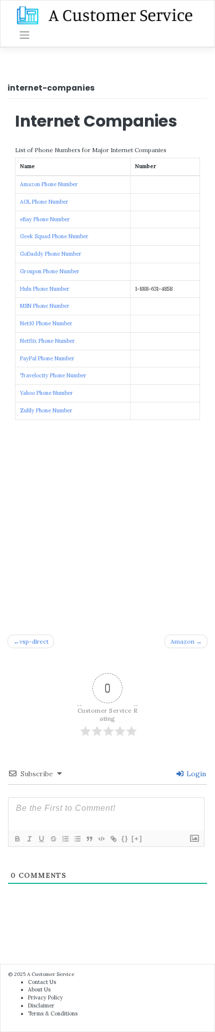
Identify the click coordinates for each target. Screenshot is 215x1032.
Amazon (182, 641)
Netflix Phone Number (47, 340)
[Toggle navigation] (24, 35)
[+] (137, 838)
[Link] (113, 839)
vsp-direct (34, 641)
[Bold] (17, 839)
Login (195, 773)
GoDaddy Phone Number (51, 253)
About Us (39, 989)
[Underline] (41, 839)
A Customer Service (50, 974)
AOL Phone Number (44, 201)
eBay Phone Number (45, 219)
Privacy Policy (45, 997)
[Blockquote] (89, 839)
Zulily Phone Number (46, 410)
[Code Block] (101, 839)
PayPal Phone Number (47, 358)
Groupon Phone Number (50, 271)
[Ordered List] (65, 839)
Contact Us (42, 981)
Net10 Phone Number (46, 323)
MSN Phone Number (45, 305)
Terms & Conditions (53, 1013)
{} (125, 838)
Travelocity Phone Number (53, 375)
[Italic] (29, 839)
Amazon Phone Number (49, 184)
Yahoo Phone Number (46, 392)
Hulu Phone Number (45, 288)
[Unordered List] (77, 839)
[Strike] (53, 839)
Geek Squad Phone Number (54, 236)
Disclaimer (41, 1005)
